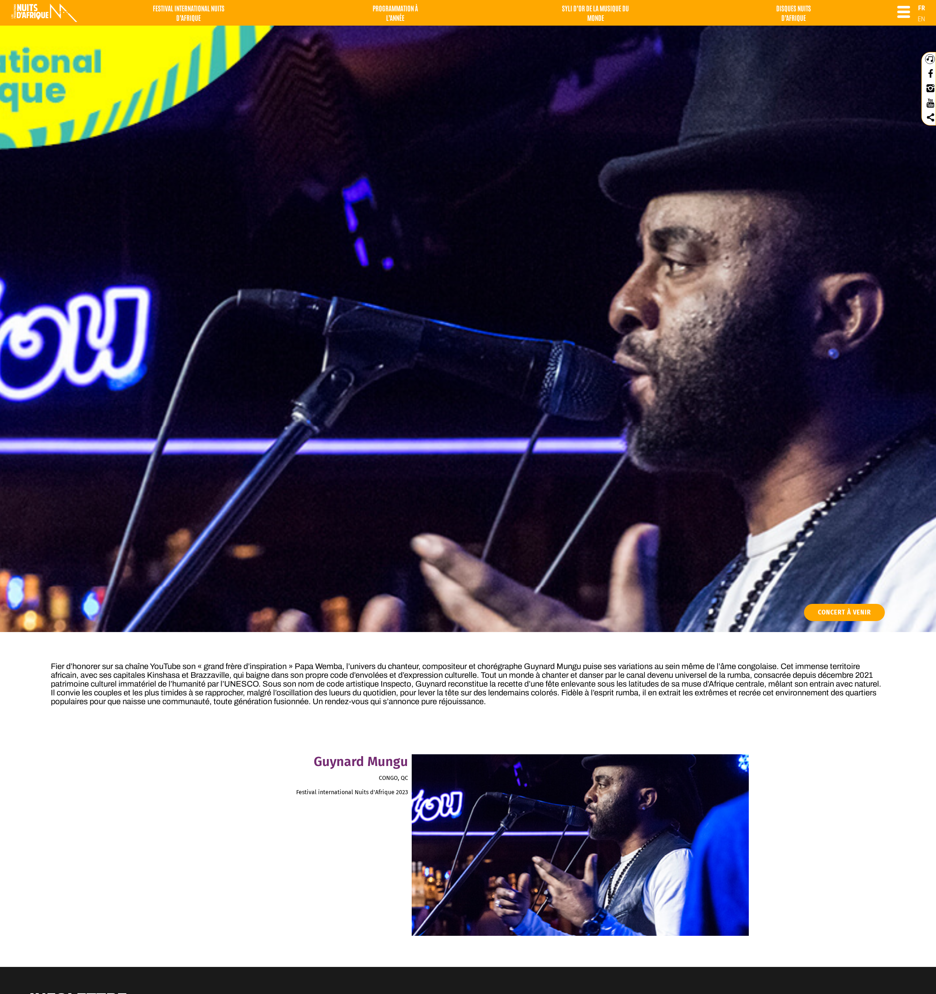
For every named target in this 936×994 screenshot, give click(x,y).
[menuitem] (921, 8)
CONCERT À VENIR (844, 612)
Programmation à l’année (395, 13)
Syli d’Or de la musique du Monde (595, 13)
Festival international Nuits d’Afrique (188, 13)
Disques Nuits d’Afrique (793, 13)
